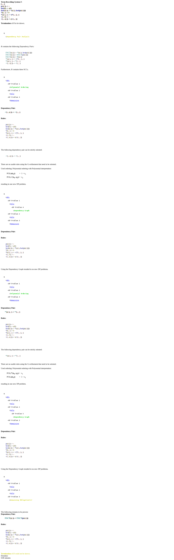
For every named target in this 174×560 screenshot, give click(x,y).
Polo (12, 94)
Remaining (14, 100)
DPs (8, 80)
